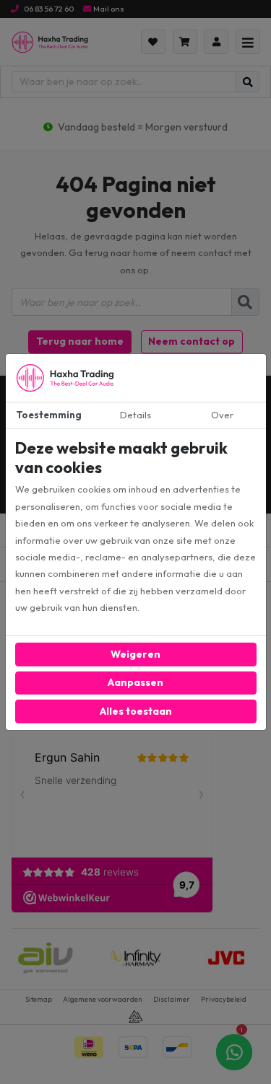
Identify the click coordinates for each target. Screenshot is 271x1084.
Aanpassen (135, 682)
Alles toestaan (136, 711)
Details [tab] (135, 414)
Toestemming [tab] (49, 414)
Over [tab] (222, 414)
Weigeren (135, 654)
